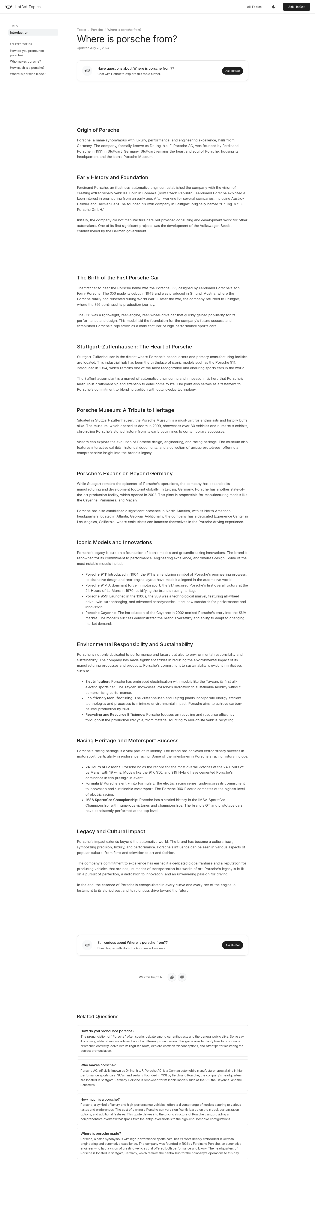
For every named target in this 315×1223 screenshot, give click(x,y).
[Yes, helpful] (172, 977)
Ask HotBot (296, 7)
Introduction (19, 32)
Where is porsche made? (28, 74)
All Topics (254, 7)
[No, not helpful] (182, 977)
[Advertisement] (163, 101)
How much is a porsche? (27, 67)
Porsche (97, 30)
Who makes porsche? (25, 61)
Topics (82, 30)
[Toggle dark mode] (274, 7)
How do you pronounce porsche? (27, 53)
